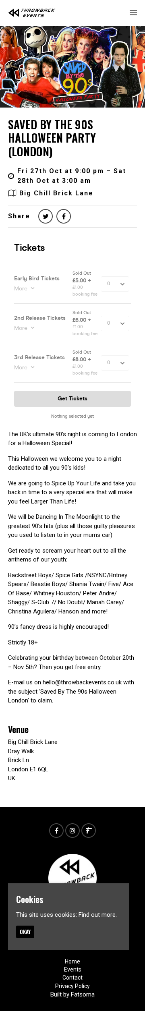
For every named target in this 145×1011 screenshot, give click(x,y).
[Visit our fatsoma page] (88, 831)
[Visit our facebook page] (63, 216)
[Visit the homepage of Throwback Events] (32, 13)
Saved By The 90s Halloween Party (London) (52, 138)
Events (72, 969)
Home (72, 961)
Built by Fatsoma (72, 994)
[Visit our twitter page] (45, 216)
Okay (25, 932)
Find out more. (98, 914)
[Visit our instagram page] (72, 831)
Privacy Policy (72, 986)
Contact (72, 977)
